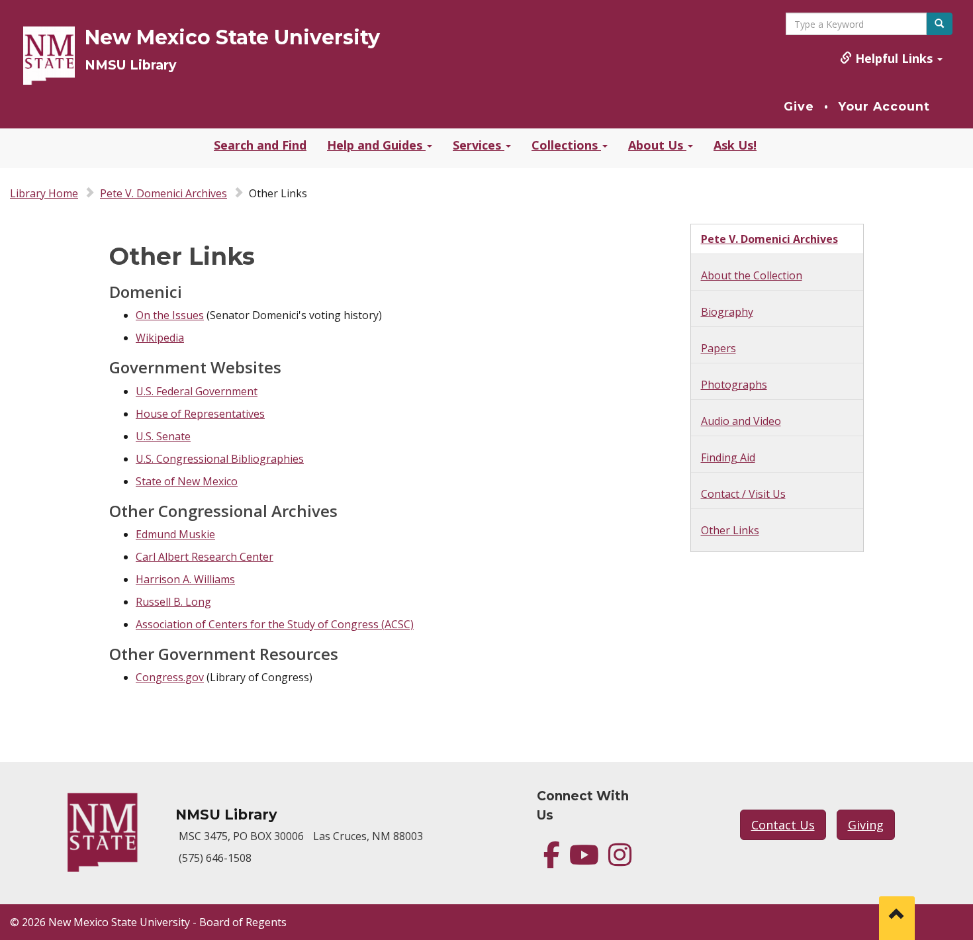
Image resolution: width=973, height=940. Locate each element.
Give (799, 106)
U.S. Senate (163, 436)
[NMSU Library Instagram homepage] (619, 860)
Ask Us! (735, 145)
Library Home (44, 193)
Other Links (730, 530)
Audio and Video (741, 421)
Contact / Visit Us (743, 494)
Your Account (884, 106)
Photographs (734, 384)
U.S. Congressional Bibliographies (220, 458)
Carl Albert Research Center (204, 556)
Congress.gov (170, 677)
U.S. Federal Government (196, 391)
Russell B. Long (173, 601)
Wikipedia (160, 337)
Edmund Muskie (175, 534)
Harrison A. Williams (185, 579)
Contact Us (783, 825)
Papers (718, 348)
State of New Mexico (187, 481)
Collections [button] (566, 145)
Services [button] (478, 145)
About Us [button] (657, 145)
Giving (866, 825)
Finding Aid (728, 457)
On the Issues (170, 315)
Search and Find (260, 145)
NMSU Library (130, 65)
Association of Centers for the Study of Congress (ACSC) (275, 624)
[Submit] (939, 24)
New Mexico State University (232, 37)
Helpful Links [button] (894, 58)
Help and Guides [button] (376, 145)
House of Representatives (200, 413)
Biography (727, 312)
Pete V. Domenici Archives (163, 193)
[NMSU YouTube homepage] (584, 860)
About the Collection (751, 275)
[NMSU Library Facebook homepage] (551, 860)
